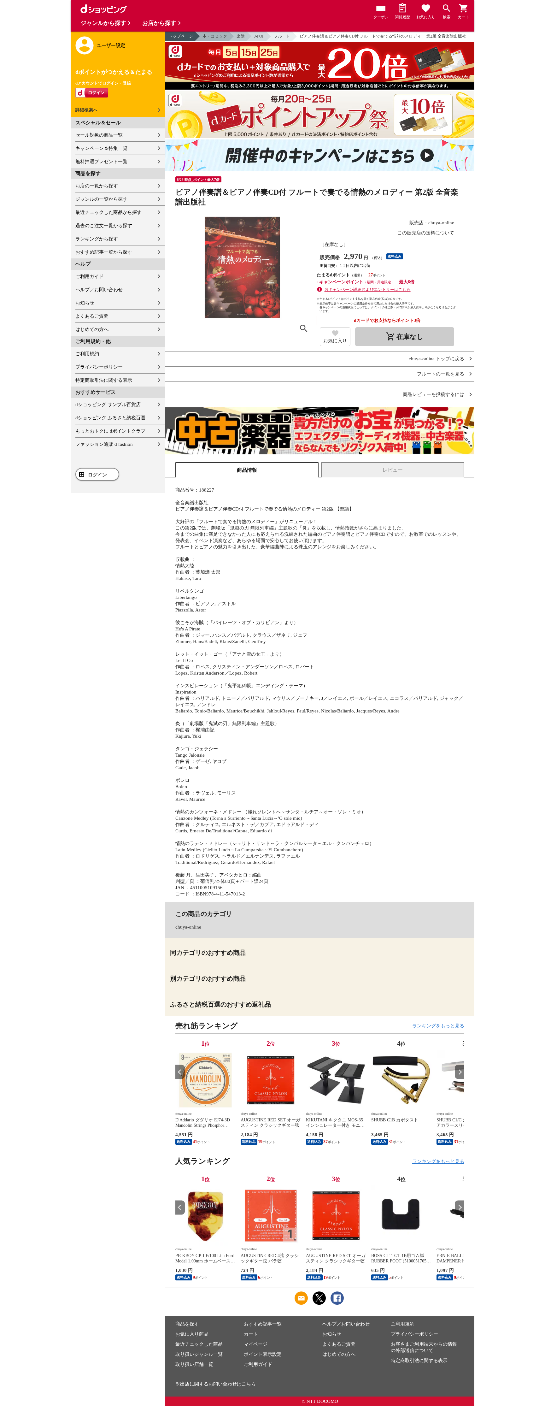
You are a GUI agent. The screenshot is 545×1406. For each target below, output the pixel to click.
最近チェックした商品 (199, 1344)
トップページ (180, 36)
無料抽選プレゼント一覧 (101, 161)
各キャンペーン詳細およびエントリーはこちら (368, 289)
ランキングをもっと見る (438, 1025)
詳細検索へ (86, 110)
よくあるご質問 (91, 316)
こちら (249, 1383)
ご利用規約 (87, 353)
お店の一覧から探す (96, 185)
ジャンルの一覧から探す (101, 199)
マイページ (255, 1344)
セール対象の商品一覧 (99, 135)
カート (251, 1334)
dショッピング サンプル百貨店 (108, 404)
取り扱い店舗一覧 (194, 1364)
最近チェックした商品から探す (108, 212)
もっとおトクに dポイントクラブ (110, 431)
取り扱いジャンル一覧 (199, 1354)
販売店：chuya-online (431, 222)
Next (459, 1072)
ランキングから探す (96, 238)
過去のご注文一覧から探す (103, 225)
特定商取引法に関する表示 (103, 380)
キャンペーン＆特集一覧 (101, 148)
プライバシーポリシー (99, 366)
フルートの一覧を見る (440, 374)
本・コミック (214, 36)
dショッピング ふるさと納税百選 (110, 417)
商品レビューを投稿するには (433, 394)
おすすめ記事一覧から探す (103, 252)
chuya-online (188, 927)
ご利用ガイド (89, 276)
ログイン (97, 474)
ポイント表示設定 (263, 1354)
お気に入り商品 (191, 1334)
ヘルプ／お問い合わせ (99, 289)
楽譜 (241, 36)
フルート (282, 36)
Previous (180, 1072)
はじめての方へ (91, 329)
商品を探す (187, 1323)
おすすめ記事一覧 (263, 1323)
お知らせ (84, 302)
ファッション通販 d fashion (104, 444)
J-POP (259, 36)
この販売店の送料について (425, 232)
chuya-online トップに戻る (436, 359)
